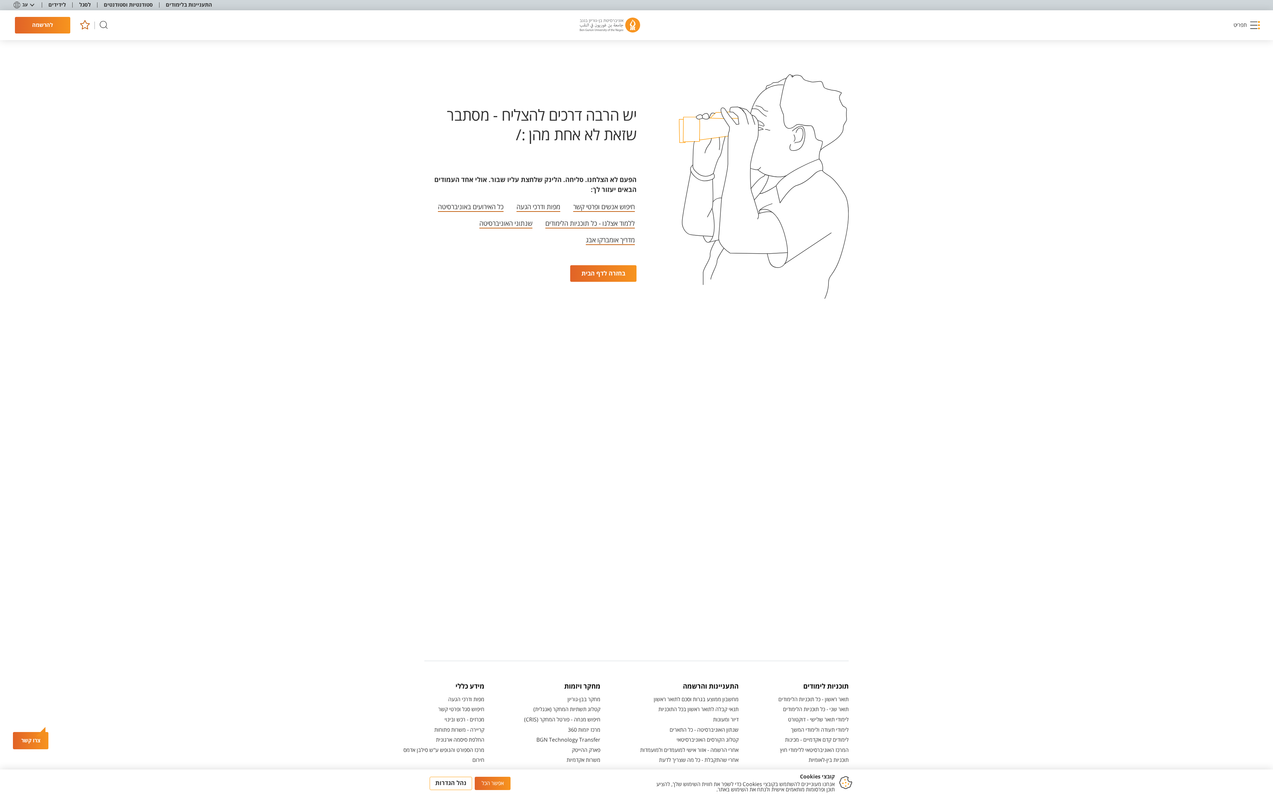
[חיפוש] (104, 25)
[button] (1247, 25)
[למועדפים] (84, 25)
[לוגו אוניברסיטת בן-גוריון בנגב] (610, 25)
